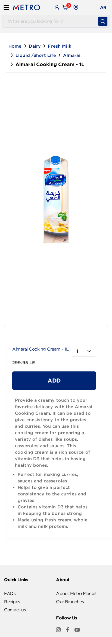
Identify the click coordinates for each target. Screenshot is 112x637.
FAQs (9, 593)
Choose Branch (95, 7)
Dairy (35, 46)
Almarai (71, 55)
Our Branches (70, 601)
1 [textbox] (77, 351)
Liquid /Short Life (35, 55)
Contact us (15, 609)
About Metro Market (76, 593)
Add (54, 380)
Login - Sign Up (57, 7)
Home (15, 46)
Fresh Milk (59, 46)
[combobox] (83, 351)
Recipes (12, 601)
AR (103, 7)
